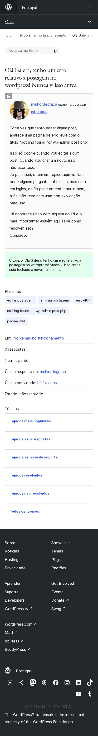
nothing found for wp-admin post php (36, 311)
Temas (57, 551)
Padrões (58, 568)
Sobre (10, 542)
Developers (14, 600)
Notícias (12, 551)
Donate (60, 600)
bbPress (14, 641)
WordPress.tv (19, 608)
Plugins (57, 559)
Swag (58, 608)
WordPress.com (21, 624)
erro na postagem (54, 300)
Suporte (12, 592)
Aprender (12, 583)
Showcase (60, 542)
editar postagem (20, 300)
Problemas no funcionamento (43, 35)
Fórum (9, 21)
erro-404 (83, 300)
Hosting (11, 559)
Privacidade (15, 568)
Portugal (23, 671)
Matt (11, 632)
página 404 (16, 321)
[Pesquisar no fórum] (55, 50)
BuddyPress (18, 649)
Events (57, 592)
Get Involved (62, 583)
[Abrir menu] (90, 7)
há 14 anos (39, 111)
